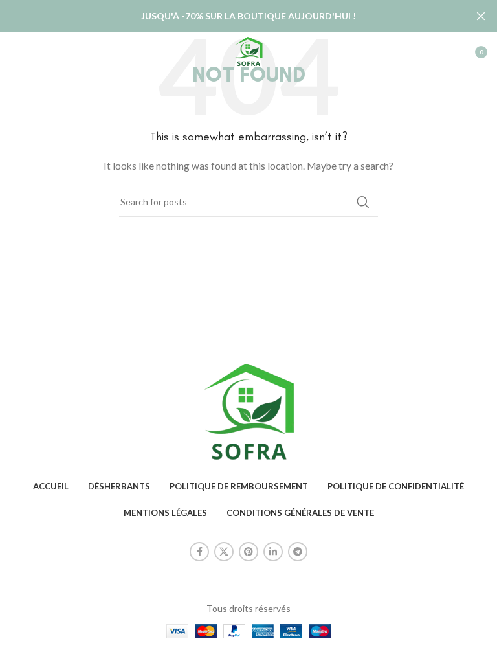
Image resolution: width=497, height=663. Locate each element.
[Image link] (248, 411)
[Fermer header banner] (481, 16)
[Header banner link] (229, 16)
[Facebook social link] (199, 551)
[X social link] (224, 551)
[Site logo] (248, 50)
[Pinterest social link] (248, 551)
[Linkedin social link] (273, 551)
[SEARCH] (363, 202)
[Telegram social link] (297, 551)
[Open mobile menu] (16, 52)
